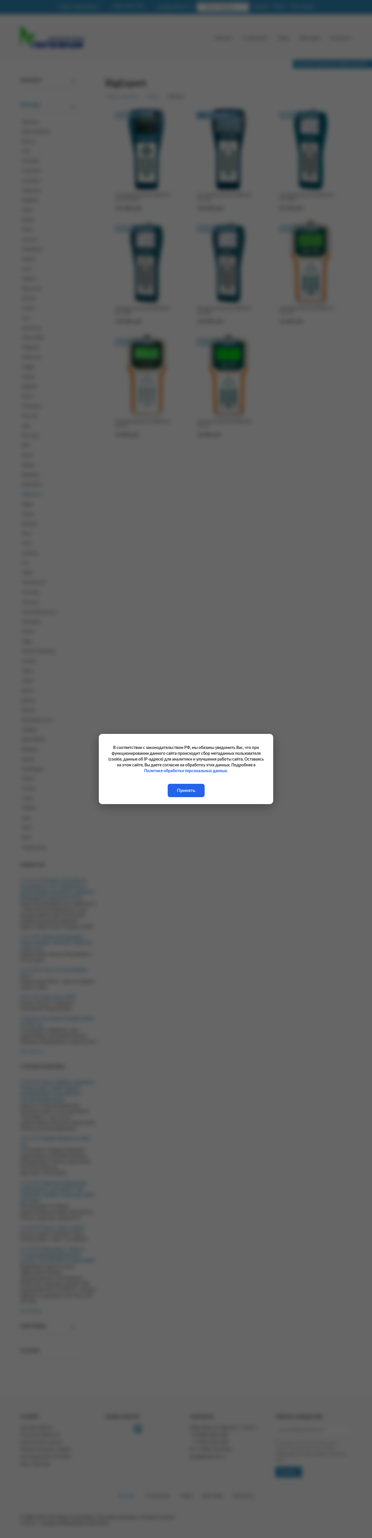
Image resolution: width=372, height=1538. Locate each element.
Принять (186, 790)
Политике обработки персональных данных (185, 771)
